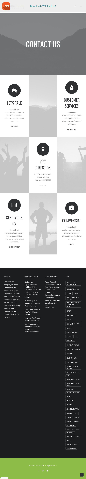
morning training (73, 393)
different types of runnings (73, 324)
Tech (77, 429)
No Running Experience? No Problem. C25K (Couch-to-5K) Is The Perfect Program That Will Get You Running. (33, 289)
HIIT (68, 349)
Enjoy (68, 329)
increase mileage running (72, 367)
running (69, 404)
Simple (69, 417)
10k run (69, 293)
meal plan (70, 389)
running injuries (72, 414)
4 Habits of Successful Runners (52, 293)
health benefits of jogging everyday (73, 345)
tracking (70, 436)
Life (68, 376)
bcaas (76, 293)
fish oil (69, 336)
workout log (71, 448)
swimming (70, 429)
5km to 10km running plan (71, 283)
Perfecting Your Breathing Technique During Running (32, 303)
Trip (68, 440)
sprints (76, 417)
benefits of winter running (73, 298)
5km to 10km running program (73, 288)
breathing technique (70, 311)
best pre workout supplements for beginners (73, 304)
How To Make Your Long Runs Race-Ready (52, 303)
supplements (71, 425)
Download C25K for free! (43, 6)
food (76, 336)
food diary (70, 340)
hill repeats (76, 349)
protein (69, 397)
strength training (73, 421)
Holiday (69, 353)
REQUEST (72, 244)
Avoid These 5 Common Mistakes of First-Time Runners (53, 284)
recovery (70, 400)
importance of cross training (72, 358)
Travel (78, 436)
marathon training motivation (73, 384)
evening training (72, 332)
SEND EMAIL (14, 126)
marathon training (73, 380)
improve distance (72, 363)
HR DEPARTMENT (14, 247)
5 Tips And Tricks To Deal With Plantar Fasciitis (32, 311)
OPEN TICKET (71, 129)
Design (69, 319)
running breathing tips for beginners (73, 409)
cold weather (71, 315)
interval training (72, 372)
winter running (72, 444)
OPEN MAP (43, 185)
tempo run (70, 433)
